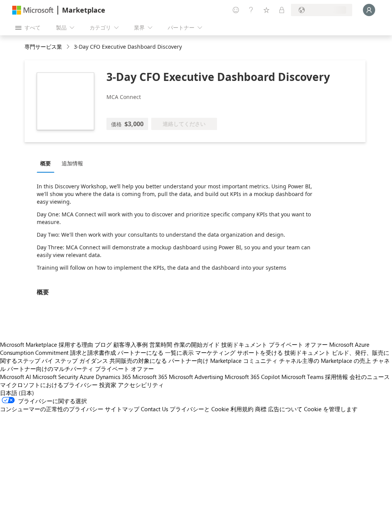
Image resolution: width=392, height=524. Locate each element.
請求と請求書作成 (93, 352)
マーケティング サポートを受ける (239, 352)
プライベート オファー (298, 344)
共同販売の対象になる (138, 360)
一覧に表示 (179, 352)
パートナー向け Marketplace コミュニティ (223, 360)
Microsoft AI (15, 377)
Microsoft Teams (302, 377)
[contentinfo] (69, 47)
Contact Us (154, 409)
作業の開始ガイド (197, 344)
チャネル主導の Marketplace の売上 (325, 360)
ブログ (103, 344)
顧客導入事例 (130, 344)
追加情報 (72, 163)
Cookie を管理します (331, 409)
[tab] (47, 163)
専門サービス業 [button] (43, 46)
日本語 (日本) (17, 393)
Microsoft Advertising (196, 377)
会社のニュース (370, 377)
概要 (45, 163)
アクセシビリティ (141, 385)
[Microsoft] (33, 10)
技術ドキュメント (244, 344)
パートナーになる (140, 352)
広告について (285, 409)
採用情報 (336, 377)
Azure (87, 377)
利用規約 (241, 409)
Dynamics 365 (113, 377)
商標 (260, 409)
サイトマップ (122, 409)
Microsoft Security (55, 377)
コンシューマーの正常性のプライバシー (51, 409)
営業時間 (160, 344)
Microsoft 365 (149, 377)
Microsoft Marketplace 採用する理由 (46, 344)
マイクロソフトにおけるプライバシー (49, 385)
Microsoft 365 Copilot (252, 377)
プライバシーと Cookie (199, 409)
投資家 (107, 385)
